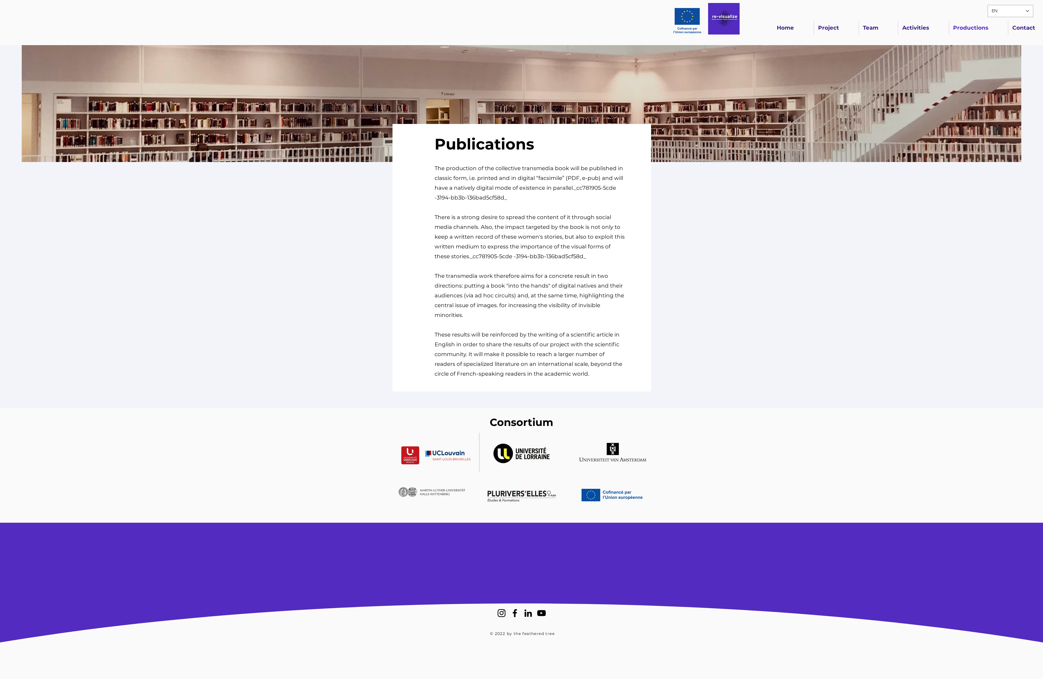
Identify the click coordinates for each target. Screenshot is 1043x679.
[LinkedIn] (528, 613)
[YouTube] (541, 613)
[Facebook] (515, 613)
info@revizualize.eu (524, 572)
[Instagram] (501, 613)
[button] (431, 452)
